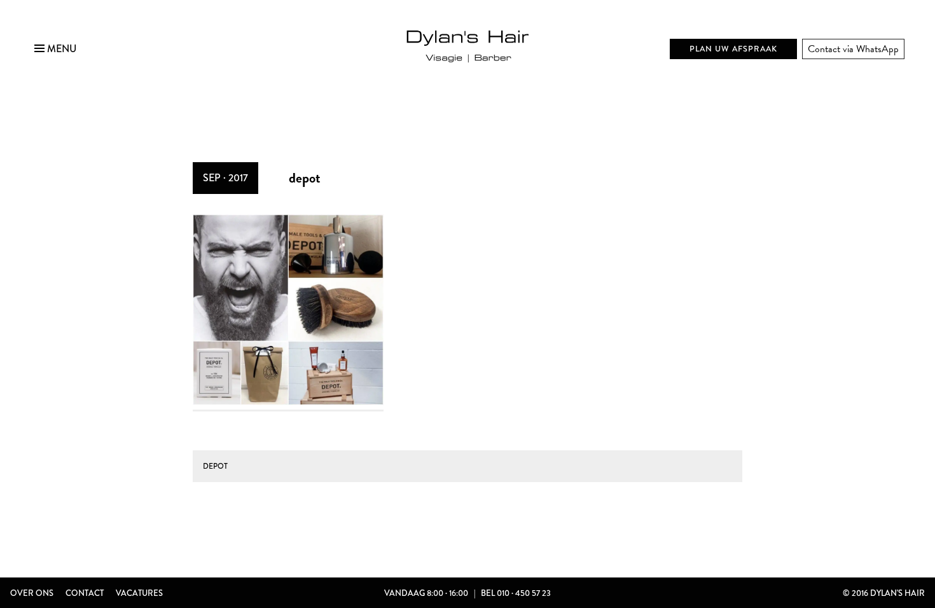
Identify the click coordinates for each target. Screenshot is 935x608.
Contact (85, 593)
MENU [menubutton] (61, 48)
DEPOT (215, 466)
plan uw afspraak (733, 49)
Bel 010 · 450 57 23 (516, 593)
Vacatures (139, 593)
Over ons (31, 593)
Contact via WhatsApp (853, 49)
